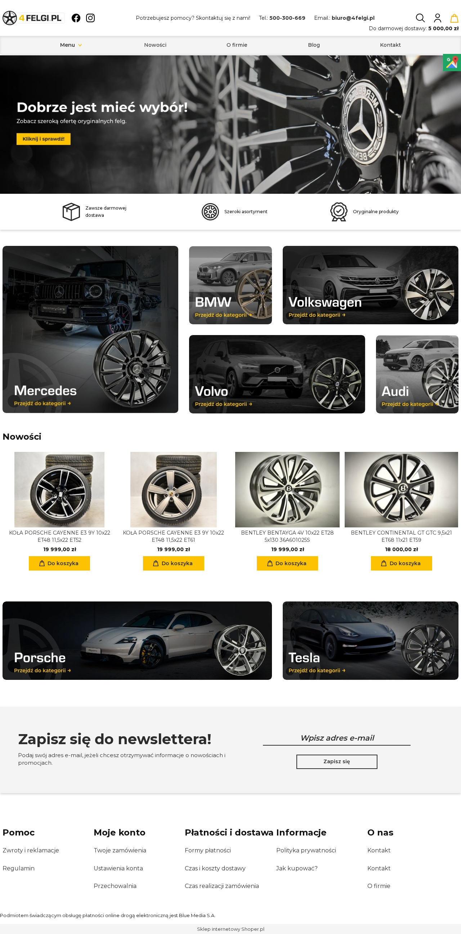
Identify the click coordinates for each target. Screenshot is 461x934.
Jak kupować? (297, 868)
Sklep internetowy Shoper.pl (230, 929)
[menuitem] (67, 45)
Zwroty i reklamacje (31, 850)
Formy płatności (208, 850)
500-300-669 (287, 18)
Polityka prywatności (306, 850)
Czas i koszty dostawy (215, 868)
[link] (230, 122)
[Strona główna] (33, 18)
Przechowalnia (115, 886)
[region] (230, 124)
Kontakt (379, 850)
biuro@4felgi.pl (353, 18)
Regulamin (19, 868)
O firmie (378, 886)
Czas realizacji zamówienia (222, 886)
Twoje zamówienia (120, 850)
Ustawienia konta (118, 868)
